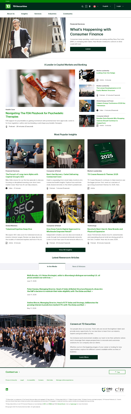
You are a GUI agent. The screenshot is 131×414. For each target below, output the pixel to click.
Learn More (84, 357)
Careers (7, 1)
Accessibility (31, 380)
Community (68, 14)
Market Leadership (103, 70)
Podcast (12, 126)
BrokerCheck (61, 404)
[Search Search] (82, 6)
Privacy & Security (11, 380)
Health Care (10, 109)
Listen (88, 49)
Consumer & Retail (103, 116)
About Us (11, 14)
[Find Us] (89, 6)
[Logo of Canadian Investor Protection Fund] (119, 389)
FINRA (50, 404)
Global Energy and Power (105, 101)
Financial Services (77, 24)
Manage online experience (64, 380)
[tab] (52, 266)
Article (102, 80)
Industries (52, 14)
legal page (73, 404)
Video (101, 110)
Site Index (50, 380)
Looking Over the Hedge (106, 73)
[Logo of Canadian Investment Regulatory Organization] (107, 389)
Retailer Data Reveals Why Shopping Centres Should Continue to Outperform (110, 121)
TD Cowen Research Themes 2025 (103, 174)
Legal (22, 380)
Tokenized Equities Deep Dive (19, 229)
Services (38, 14)
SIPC (44, 404)
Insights (24, 14)
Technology (92, 226)
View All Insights (65, 250)
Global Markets (11, 226)
